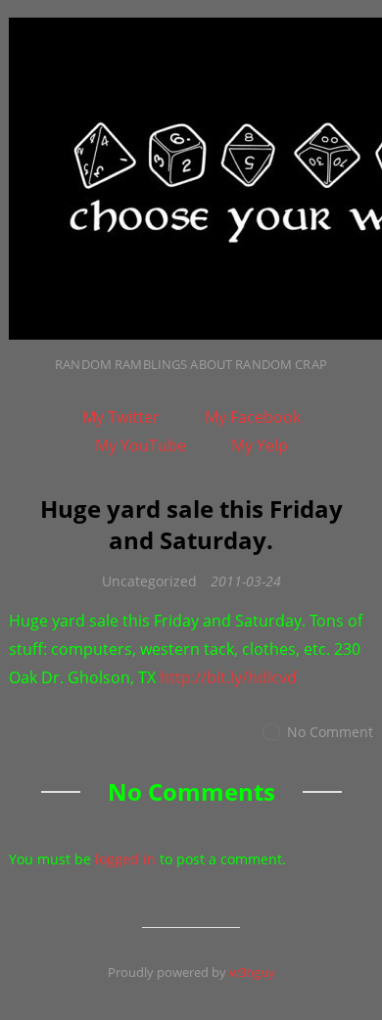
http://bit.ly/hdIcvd (228, 677)
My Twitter (121, 417)
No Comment (330, 732)
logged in (125, 859)
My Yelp (259, 445)
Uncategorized (149, 581)
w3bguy (252, 972)
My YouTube (140, 445)
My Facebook (253, 417)
